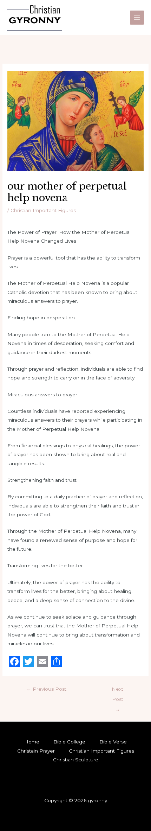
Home (31, 741)
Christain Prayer (36, 751)
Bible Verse (113, 741)
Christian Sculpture (75, 759)
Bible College (69, 741)
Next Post (117, 690)
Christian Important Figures (43, 210)
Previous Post (46, 689)
